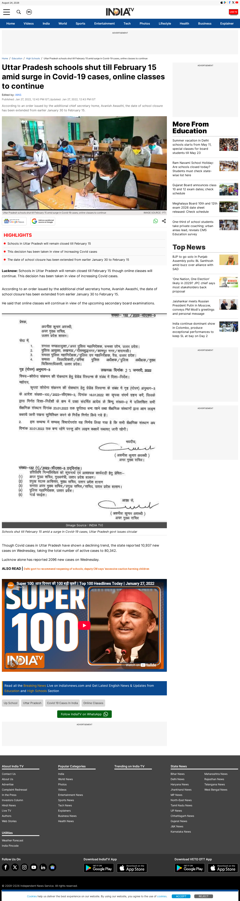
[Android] (225, 2)
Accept (181, 896)
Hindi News (9, 805)
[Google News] (14, 221)
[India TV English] (120, 12)
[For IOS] (223, 868)
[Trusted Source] (42, 221)
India (46, 23)
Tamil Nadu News (181, 805)
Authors (6, 815)
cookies (161, 896)
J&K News (177, 826)
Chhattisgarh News (182, 815)
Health (184, 23)
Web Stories (9, 821)
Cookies (32, 896)
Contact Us (9, 773)
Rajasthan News (214, 779)
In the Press (9, 794)
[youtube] (34, 867)
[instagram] (24, 867)
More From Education (190, 127)
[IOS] (221, 2)
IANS (18, 94)
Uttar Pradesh (32, 703)
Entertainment (104, 23)
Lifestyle (165, 23)
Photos (145, 23)
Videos (29, 23)
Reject (203, 896)
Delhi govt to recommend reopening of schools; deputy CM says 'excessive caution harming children (86, 568)
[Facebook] (5, 867)
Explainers (64, 810)
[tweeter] (15, 867)
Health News (66, 821)
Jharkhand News (181, 789)
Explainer (227, 23)
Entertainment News (70, 794)
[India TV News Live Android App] (99, 868)
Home (10, 23)
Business (205, 23)
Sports (80, 23)
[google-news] (52, 867)
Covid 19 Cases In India (62, 703)
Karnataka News (181, 831)
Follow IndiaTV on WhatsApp (81, 714)
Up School (10, 703)
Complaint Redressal (14, 789)
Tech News (65, 805)
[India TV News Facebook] (229, 2)
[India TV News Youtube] (237, 2)
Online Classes (93, 703)
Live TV (6, 810)
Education (17, 58)
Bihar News (177, 773)
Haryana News (180, 784)
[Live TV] (233, 12)
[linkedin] (43, 867)
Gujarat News (179, 821)
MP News (176, 794)
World (62, 23)
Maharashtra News (215, 773)
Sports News (66, 800)
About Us (7, 779)
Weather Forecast (12, 840)
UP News (176, 810)
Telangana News (214, 784)
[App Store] (132, 868)
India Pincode (10, 845)
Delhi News (177, 779)
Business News (67, 815)
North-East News (181, 800)
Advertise (8, 784)
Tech (127, 23)
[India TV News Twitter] (233, 2)
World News (65, 779)
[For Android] (190, 868)
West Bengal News (215, 789)
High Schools (33, 58)
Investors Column (12, 800)
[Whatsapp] (155, 221)
